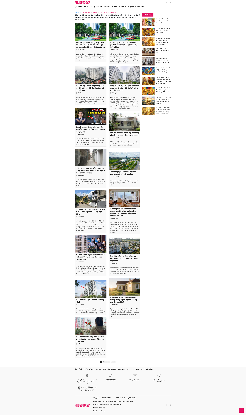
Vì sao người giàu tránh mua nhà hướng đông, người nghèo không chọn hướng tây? (123, 299)
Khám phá (140, 7)
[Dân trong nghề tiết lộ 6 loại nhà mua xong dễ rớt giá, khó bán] (124, 161)
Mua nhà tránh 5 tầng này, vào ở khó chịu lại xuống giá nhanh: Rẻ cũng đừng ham (91, 339)
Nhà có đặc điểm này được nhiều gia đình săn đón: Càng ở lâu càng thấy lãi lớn (123, 44)
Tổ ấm (86, 7)
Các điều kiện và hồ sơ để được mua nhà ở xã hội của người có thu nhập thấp (124, 258)
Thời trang (123, 7)
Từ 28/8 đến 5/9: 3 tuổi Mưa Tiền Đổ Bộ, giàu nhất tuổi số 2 (163, 30)
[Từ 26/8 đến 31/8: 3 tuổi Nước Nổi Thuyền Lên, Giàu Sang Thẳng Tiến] (148, 91)
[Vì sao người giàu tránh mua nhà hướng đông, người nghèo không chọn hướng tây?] (124, 287)
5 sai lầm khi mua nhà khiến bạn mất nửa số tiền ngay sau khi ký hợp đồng (91, 211)
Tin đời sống (148, 369)
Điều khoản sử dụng (99, 411)
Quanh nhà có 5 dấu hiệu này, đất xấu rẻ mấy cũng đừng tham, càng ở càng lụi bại (90, 129)
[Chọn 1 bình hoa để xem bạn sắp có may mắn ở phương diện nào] (148, 22)
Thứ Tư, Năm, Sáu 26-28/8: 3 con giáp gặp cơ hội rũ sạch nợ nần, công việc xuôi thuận (163, 80)
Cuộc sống (132, 7)
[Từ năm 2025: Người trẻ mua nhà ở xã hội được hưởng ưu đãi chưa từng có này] (90, 244)
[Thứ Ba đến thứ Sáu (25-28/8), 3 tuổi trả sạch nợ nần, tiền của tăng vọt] (148, 71)
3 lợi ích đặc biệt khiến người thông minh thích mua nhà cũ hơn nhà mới (124, 134)
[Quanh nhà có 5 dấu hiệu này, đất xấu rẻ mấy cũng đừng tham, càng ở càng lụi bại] (90, 116)
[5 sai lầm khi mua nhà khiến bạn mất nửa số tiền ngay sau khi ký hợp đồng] (90, 199)
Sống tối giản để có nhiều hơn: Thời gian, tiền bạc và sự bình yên (163, 60)
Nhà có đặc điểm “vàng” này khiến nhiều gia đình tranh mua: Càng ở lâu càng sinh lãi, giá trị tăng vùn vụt (91, 44)
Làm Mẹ (92, 7)
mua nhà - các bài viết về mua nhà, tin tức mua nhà (99, 12)
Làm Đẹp (99, 7)
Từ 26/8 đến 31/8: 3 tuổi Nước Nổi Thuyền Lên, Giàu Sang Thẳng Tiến (163, 90)
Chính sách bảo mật (99, 407)
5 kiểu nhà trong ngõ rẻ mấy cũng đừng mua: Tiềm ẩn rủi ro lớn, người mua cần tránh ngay (90, 170)
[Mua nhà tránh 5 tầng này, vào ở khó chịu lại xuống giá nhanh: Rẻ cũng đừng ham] (90, 326)
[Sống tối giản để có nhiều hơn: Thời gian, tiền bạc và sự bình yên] (148, 61)
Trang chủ (78, 12)
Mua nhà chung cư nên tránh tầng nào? (90, 301)
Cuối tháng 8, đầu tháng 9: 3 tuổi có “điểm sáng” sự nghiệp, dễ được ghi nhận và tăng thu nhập (163, 110)
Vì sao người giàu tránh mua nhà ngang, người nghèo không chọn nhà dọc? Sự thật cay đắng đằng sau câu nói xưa (123, 212)
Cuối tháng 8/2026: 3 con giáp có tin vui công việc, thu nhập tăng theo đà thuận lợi (163, 100)
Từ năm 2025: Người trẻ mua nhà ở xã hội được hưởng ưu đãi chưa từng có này (90, 257)
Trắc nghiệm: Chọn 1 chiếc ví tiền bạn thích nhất (162, 50)
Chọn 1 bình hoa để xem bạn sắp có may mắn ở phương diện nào (163, 21)
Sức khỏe (107, 7)
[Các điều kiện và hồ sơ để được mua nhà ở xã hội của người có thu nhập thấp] (124, 245)
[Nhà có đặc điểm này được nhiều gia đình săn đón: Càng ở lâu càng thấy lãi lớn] (124, 32)
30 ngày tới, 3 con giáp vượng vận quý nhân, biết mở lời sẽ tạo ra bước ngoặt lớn (163, 41)
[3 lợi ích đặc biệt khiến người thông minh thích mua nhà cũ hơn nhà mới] (124, 122)
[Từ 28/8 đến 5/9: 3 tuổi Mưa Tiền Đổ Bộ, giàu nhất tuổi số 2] (148, 32)
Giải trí (114, 7)
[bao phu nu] (82, 2)
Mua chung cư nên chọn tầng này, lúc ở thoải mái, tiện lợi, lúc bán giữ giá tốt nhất (90, 88)
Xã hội (80, 7)
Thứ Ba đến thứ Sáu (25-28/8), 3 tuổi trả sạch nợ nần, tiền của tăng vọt (163, 70)
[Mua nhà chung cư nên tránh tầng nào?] (90, 289)
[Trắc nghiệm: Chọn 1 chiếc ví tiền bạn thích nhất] (148, 52)
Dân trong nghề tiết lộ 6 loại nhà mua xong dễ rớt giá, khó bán (123, 173)
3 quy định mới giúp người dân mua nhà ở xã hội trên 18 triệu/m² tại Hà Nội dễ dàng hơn (124, 88)
